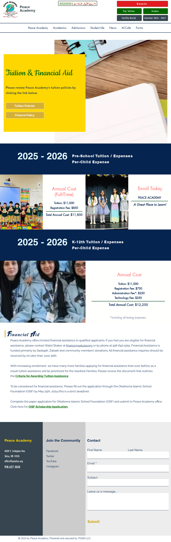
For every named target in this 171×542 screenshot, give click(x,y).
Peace (25, 7)
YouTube (51, 461)
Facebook (52, 451)
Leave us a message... (102, 491)
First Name (94, 450)
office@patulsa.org (14, 461)
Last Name (135, 450)
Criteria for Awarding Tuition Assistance (41, 376)
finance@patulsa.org (79, 345)
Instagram (52, 466)
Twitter (50, 456)
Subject (92, 477)
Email (91, 463)
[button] (38, 27)
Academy (27, 10)
